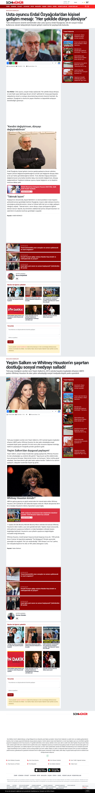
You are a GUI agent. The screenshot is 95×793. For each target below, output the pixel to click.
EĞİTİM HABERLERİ (63, 786)
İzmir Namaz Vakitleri (55, 760)
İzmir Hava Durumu (34, 760)
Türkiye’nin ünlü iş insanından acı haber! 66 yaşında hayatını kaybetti (15, 299)
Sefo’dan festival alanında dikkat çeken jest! (50, 316)
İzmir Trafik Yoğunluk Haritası (78, 760)
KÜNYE (8, 785)
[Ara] (86, 6)
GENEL (55, 6)
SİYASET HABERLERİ (48, 785)
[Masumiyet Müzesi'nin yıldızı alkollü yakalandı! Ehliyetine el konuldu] (33, 291)
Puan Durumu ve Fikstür (14, 764)
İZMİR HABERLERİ (60, 788)
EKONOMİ (26, 6)
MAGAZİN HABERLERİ (11, 786)
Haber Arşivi (74, 764)
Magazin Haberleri (12, 10)
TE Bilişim (84, 787)
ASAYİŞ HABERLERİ (34, 786)
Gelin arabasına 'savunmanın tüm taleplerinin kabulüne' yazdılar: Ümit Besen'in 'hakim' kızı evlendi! (51, 300)
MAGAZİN (38, 6)
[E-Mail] (17, 279)
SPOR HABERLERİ (71, 785)
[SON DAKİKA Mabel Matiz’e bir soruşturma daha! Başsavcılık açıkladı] (15, 309)
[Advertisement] (33, 79)
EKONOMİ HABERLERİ (60, 785)
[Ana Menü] (88, 6)
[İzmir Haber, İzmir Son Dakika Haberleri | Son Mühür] (15, 2)
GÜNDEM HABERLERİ (36, 785)
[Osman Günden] (11, 616)
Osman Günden (11, 414)
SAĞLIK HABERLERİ (27, 788)
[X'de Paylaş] (10, 63)
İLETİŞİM (14, 785)
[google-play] (54, 770)
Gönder (10, 342)
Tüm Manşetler (32, 764)
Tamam (87, 790)
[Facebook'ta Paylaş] (8, 63)
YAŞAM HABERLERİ (38, 788)
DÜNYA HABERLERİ (23, 786)
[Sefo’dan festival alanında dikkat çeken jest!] (51, 309)
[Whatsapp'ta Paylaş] (13, 63)
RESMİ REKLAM (72, 6)
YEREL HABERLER (49, 788)
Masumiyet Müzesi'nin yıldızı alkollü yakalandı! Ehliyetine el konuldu (33, 299)
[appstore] (40, 770)
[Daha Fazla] (16, 63)
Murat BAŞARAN (11, 66)
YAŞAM (44, 6)
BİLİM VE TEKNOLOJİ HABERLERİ (48, 786)
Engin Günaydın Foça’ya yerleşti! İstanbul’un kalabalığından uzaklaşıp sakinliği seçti (32, 318)
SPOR (32, 6)
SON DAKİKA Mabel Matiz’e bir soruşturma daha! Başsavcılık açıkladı (15, 317)
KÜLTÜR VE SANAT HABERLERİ (13, 788)
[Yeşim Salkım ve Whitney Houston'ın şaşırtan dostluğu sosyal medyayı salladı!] (33, 394)
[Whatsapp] (47, 756)
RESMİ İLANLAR (62, 6)
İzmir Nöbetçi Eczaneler (14, 760)
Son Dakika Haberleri (55, 764)
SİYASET (19, 6)
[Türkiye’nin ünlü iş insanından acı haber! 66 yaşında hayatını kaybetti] (15, 291)
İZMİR (8, 6)
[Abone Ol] (59, 63)
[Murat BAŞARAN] (11, 276)
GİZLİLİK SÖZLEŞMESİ (24, 785)
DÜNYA (50, 6)
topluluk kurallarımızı (21, 347)
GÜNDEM (13, 6)
